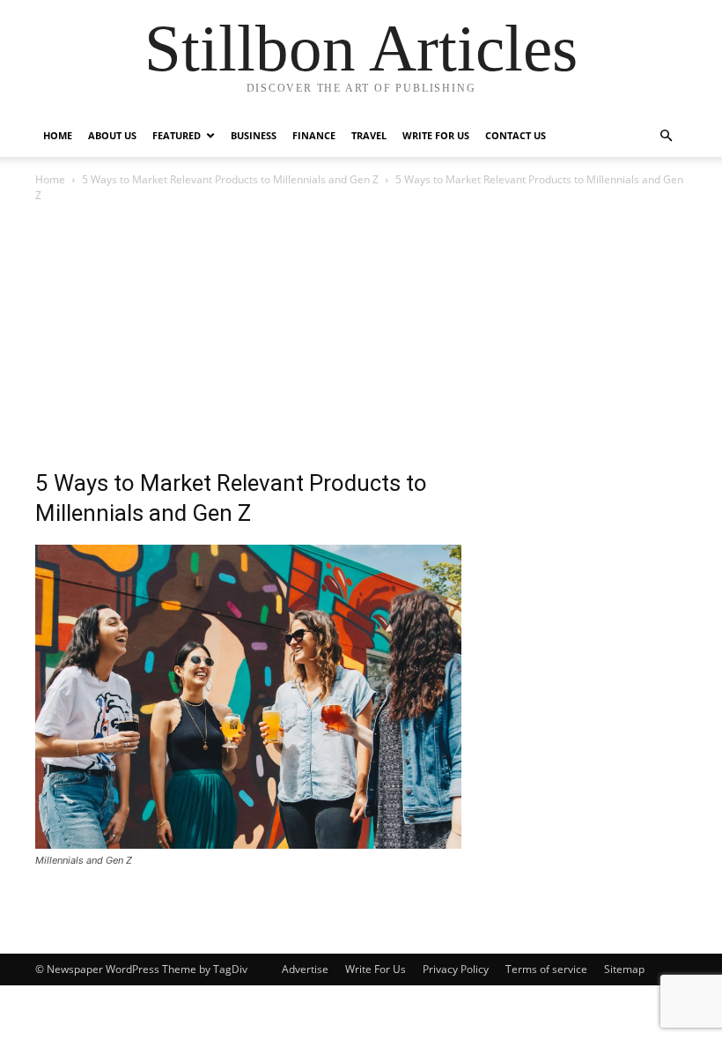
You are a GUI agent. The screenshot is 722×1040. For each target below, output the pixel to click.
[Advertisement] (361, 337)
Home (57, 135)
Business (253, 135)
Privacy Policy (456, 969)
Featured (176, 135)
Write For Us (435, 135)
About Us (112, 135)
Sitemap (624, 969)
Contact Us (515, 135)
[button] (666, 136)
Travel (369, 135)
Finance (313, 135)
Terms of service (546, 969)
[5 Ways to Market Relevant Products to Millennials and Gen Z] (248, 843)
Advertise (305, 969)
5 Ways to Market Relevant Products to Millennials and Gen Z (230, 179)
